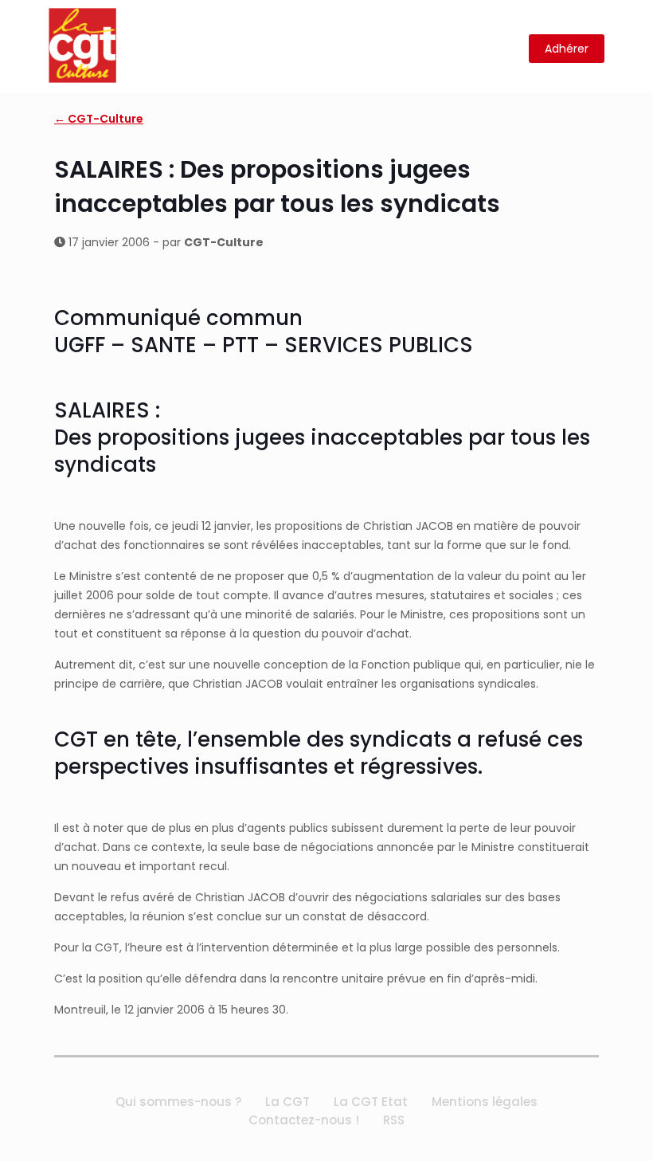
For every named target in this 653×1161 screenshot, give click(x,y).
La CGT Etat (371, 1101)
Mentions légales (485, 1101)
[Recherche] (507, 49)
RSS (394, 1120)
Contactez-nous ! (303, 1120)
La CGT (287, 1101)
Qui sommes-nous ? (178, 1101)
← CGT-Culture (98, 119)
